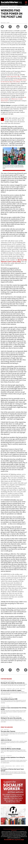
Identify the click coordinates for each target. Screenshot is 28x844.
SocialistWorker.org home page (14, 839)
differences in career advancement (12, 99)
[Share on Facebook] (10, 28)
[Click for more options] (25, 28)
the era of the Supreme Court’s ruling (14, 260)
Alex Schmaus (5, 110)
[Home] (11, 2)
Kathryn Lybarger (15, 7)
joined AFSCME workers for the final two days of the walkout (14, 80)
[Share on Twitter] (2, 28)
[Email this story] (17, 28)
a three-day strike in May (13, 76)
